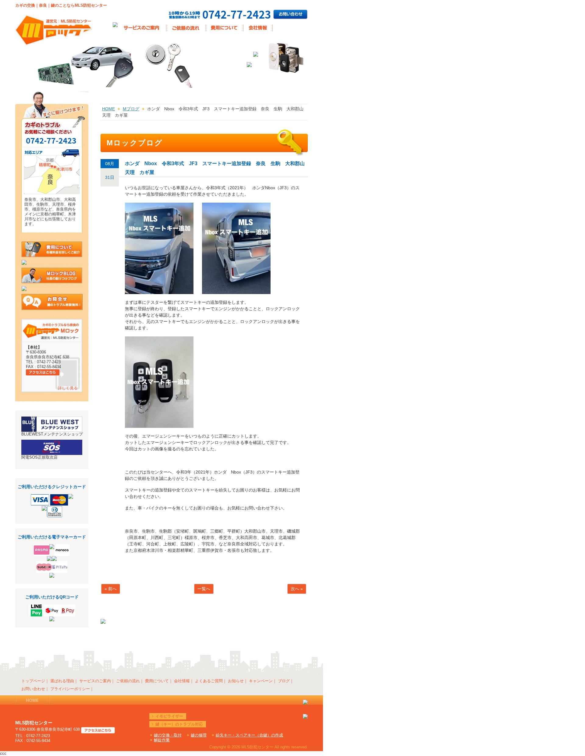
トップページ (33, 681)
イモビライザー (169, 716)
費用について (157, 681)
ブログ (284, 681)
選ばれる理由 (62, 681)
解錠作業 (162, 740)
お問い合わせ (33, 689)
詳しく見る (68, 388)
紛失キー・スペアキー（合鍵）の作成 (249, 735)
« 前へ (111, 588)
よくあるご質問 (209, 681)
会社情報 (182, 681)
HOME (108, 108)
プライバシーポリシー (70, 689)
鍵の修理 (199, 735)
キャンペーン (261, 681)
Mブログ (131, 108)
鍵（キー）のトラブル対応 (179, 724)
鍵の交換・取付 (168, 735)
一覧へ (203, 588)
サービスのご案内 (95, 681)
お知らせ (236, 681)
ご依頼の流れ (128, 681)
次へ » (297, 588)
